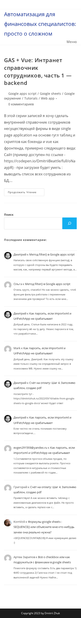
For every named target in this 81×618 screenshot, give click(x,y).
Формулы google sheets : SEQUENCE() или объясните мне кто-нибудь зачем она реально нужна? (44, 527)
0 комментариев (21, 104)
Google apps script (22, 93)
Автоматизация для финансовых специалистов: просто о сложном (40, 23)
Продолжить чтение (26, 193)
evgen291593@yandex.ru (30, 448)
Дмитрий (20, 254)
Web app (47, 98)
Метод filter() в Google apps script (52, 254)
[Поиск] (69, 223)
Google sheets (50, 93)
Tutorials (31, 98)
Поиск (9, 215)
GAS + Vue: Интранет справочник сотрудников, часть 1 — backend (38, 71)
